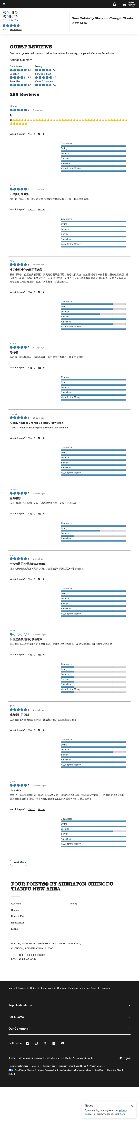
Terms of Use (49, 1066)
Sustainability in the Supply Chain (75, 1070)
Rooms (15, 910)
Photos (73, 903)
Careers (35, 1066)
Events (14, 928)
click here (119, 1113)
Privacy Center (96, 1066)
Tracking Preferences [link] (18, 1066)
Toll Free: (28, 955)
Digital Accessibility (47, 1070)
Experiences (17, 922)
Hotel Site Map (114, 1070)
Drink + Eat (17, 916)
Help (10, 1074)
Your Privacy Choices (23, 1070)
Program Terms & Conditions (72, 1066)
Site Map (99, 1070)
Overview (16, 903)
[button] (114, 4)
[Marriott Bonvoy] (127, 4)
